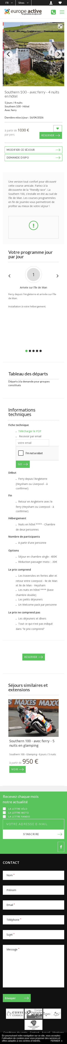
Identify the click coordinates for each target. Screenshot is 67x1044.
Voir (14, 769)
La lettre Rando (19, 816)
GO (20, 464)
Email (11, 905)
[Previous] (9, 54)
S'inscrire (31, 834)
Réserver (48, 135)
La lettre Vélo (17, 808)
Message (13, 949)
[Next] (58, 54)
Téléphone (14, 919)
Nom (11, 875)
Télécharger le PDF (29, 431)
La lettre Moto (18, 812)
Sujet (11, 934)
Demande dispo (18, 157)
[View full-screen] (60, 26)
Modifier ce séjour (21, 149)
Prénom (11, 890)
